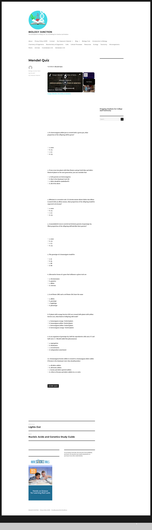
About (30, 41)
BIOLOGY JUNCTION (40, 32)
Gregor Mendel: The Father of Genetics (65, 75)
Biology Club (86, 41)
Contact (52, 41)
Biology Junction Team (34, 71)
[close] (76, 524)
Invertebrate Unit (47, 48)
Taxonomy (103, 44)
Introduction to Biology (99, 41)
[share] (79, 74)
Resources (87, 44)
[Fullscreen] (93, 78)
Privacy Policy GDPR (41, 41)
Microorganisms (114, 44)
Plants (30, 48)
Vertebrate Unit (60, 48)
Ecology (95, 44)
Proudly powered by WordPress (59, 510)
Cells (66, 44)
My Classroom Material (64, 41)
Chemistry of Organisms (36, 44)
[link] (50, 74)
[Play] (84, 78)
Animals (37, 48)
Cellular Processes (76, 44)
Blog (76, 41)
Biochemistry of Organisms (54, 44)
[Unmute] (86, 78)
